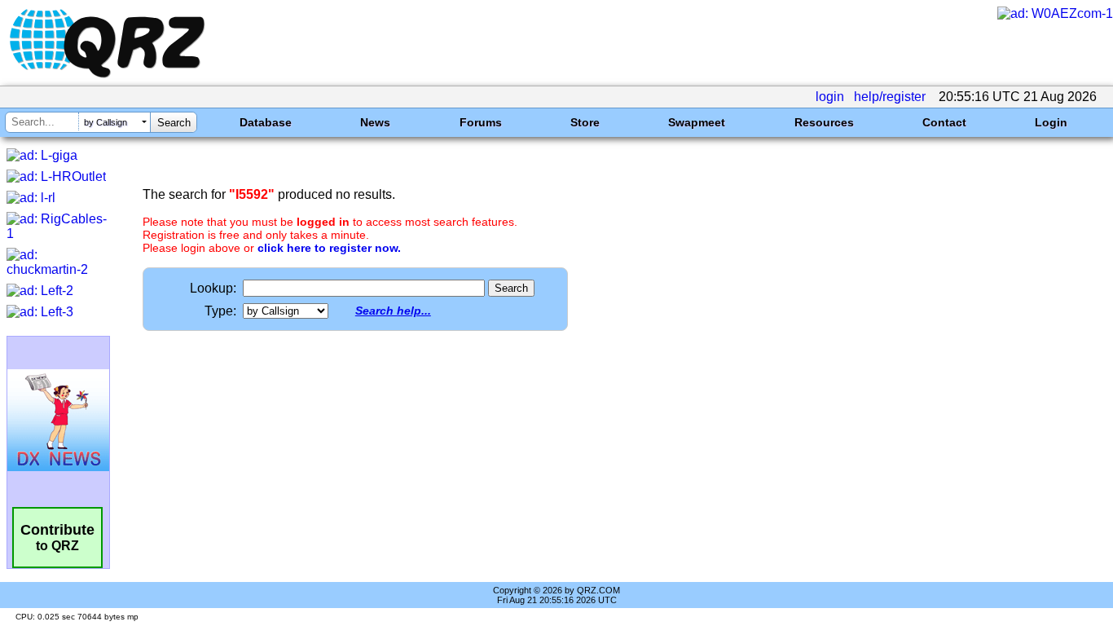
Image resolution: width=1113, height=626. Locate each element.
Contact (944, 122)
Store (585, 122)
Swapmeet (696, 122)
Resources (824, 122)
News (375, 122)
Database (266, 122)
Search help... (393, 310)
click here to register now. (329, 247)
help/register (890, 97)
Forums (481, 122)
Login (1051, 122)
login (830, 97)
